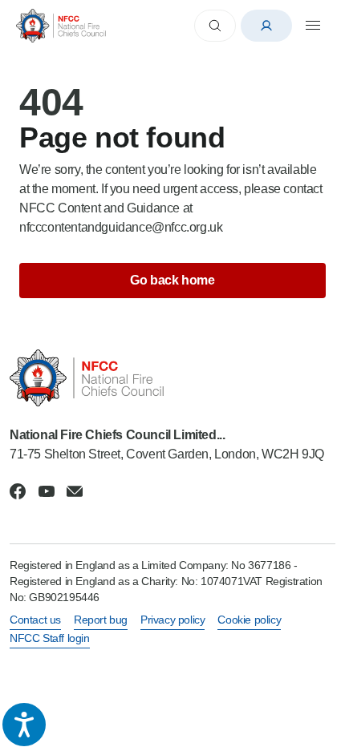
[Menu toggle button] (313, 26)
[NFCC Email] (75, 491)
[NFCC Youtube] (47, 491)
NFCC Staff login (50, 638)
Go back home (172, 280)
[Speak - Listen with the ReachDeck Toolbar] (24, 724)
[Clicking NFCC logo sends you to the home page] (172, 377)
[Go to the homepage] (61, 25)
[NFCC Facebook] (18, 491)
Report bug (101, 619)
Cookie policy (249, 619)
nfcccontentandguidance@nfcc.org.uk (120, 227)
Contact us (35, 619)
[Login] (266, 26)
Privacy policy (172, 619)
